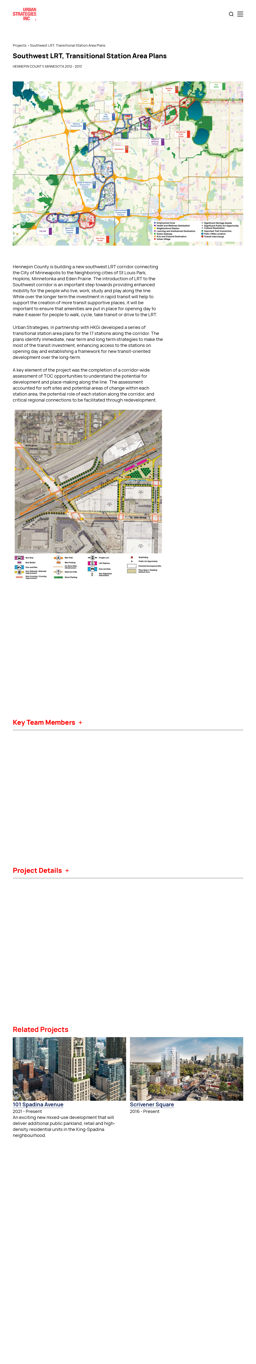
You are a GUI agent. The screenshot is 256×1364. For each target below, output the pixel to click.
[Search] (231, 14)
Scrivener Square (152, 1104)
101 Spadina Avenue (38, 1104)
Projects (19, 45)
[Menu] (240, 14)
